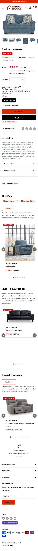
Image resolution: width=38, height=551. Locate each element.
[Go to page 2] (15, 277)
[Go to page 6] (22, 277)
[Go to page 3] (17, 277)
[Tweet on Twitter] (30, 128)
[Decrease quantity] (12, 80)
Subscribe (8, 502)
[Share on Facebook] (23, 128)
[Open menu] (3, 7)
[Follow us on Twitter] (7, 518)
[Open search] (26, 7)
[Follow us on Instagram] (11, 518)
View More (8, 208)
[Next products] (35, 249)
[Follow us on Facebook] (3, 518)
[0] (34, 7)
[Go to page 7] (24, 277)
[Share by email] (34, 128)
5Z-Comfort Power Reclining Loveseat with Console (19, 425)
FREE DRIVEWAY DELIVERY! (19, 1)
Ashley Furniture (8, 57)
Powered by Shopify (7, 545)
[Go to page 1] (13, 277)
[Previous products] (3, 249)
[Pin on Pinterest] (26, 128)
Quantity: (5, 80)
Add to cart (19, 111)
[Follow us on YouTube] (15, 518)
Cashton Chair (10, 266)
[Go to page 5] (20, 277)
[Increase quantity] (22, 80)
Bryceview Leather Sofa (13, 330)
